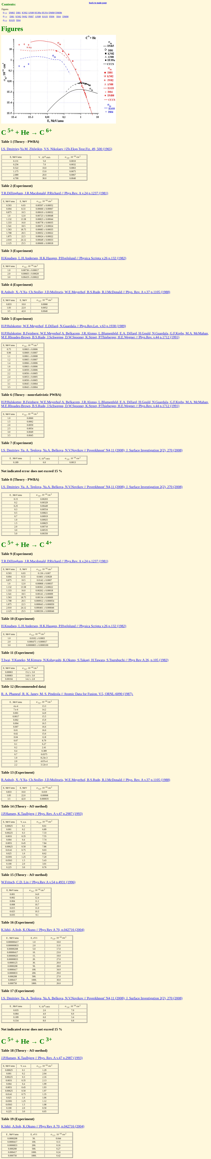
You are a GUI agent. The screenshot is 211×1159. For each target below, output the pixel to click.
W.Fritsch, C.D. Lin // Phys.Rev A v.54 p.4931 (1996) (38, 882)
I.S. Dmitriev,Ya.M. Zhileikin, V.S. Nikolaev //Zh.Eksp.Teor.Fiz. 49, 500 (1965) (56, 149)
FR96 (51, 16)
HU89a (37, 12)
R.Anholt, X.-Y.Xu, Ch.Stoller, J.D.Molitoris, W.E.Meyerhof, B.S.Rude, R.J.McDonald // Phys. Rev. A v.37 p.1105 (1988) (85, 292)
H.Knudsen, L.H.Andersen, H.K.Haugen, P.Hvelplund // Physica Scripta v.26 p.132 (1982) (63, 258)
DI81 (18, 12)
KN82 (25, 12)
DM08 (52, 12)
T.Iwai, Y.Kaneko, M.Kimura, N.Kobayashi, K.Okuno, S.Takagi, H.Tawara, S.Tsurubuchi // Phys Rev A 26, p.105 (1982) (84, 660)
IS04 (58, 16)
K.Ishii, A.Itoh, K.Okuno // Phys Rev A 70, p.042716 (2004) (42, 930)
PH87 (31, 16)
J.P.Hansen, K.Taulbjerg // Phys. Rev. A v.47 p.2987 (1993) (42, 814)
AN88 (31, 12)
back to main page (98, 3)
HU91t (45, 12)
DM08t (58, 12)
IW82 (24, 16)
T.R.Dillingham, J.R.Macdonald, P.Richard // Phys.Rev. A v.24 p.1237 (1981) (54, 193)
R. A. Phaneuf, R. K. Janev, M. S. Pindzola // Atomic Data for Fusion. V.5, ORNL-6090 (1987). (67, 694)
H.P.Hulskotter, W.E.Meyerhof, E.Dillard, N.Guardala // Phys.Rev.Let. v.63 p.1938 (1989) (63, 326)
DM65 (12, 12)
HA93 (45, 16)
